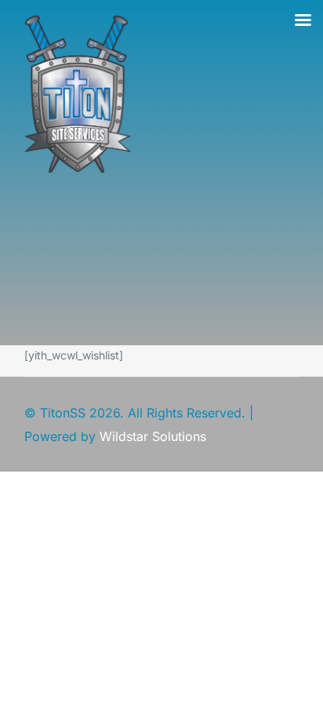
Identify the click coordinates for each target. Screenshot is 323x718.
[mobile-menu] (102, 266)
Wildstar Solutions (153, 436)
